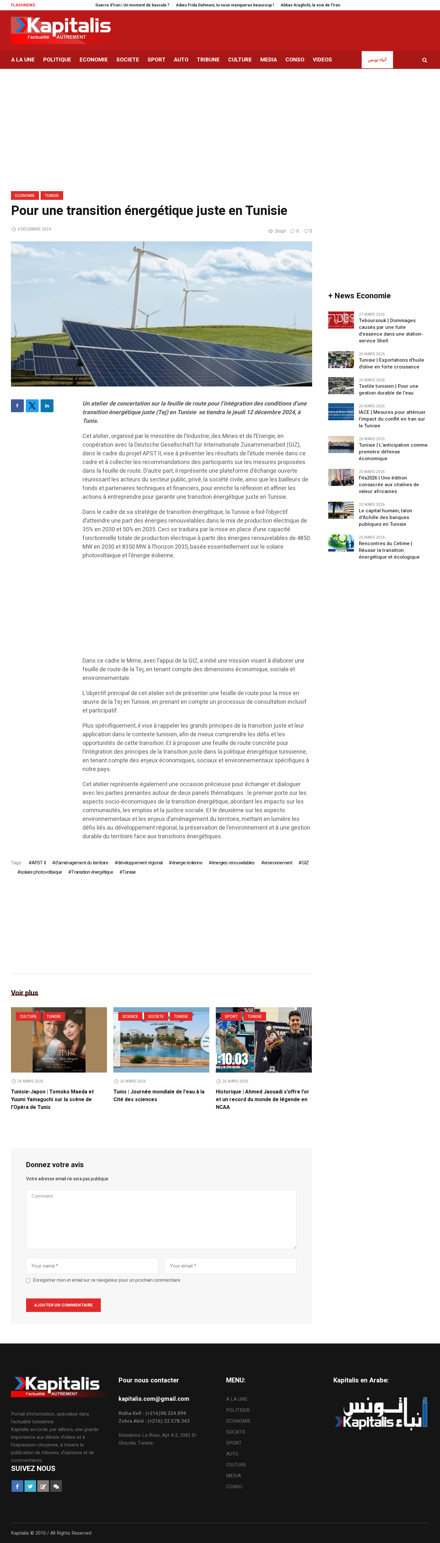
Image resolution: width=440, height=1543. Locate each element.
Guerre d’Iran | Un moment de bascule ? (107, 5)
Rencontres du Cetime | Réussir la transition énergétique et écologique (389, 550)
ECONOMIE (25, 196)
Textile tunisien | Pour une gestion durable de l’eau (388, 389)
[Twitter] (32, 405)
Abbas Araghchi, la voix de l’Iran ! (286, 5)
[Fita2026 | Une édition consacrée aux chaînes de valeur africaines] (341, 476)
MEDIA (233, 1475)
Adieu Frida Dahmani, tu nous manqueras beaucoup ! (200, 5)
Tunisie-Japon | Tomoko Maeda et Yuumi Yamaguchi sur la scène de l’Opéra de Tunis (52, 1099)
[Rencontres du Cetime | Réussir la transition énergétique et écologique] (341, 542)
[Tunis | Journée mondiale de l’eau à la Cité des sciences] (161, 1040)
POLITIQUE (238, 1410)
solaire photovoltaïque (41, 872)
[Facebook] (17, 405)
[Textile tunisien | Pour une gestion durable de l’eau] (341, 385)
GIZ (305, 862)
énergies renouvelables (233, 862)
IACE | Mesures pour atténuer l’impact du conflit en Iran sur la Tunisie (392, 419)
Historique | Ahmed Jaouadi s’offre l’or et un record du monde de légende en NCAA (262, 1099)
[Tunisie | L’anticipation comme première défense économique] (341, 444)
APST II (39, 862)
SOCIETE (156, 1016)
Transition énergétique (92, 872)
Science (130, 1016)
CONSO (234, 1486)
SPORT (231, 1016)
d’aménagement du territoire (81, 862)
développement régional (140, 862)
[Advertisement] (197, 611)
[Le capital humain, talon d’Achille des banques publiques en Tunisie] (341, 509)
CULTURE (28, 1016)
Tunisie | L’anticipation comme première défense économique (393, 452)
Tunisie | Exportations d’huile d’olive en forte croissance (391, 363)
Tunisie (52, 196)
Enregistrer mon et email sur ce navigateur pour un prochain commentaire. (107, 1280)
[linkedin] (47, 405)
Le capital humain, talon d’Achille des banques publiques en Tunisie (385, 517)
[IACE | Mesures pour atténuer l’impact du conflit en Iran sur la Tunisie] (341, 411)
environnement (278, 862)
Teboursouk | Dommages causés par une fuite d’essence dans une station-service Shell (391, 330)
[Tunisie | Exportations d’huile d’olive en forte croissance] (341, 359)
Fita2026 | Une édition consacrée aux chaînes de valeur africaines (389, 485)
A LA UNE (236, 1399)
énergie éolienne (187, 862)
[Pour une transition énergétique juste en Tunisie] (161, 313)
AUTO (232, 1453)
